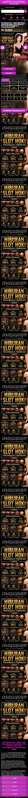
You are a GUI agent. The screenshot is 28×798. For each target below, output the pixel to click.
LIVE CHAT (14, 793)
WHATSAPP (15, 789)
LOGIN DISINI (8, 73)
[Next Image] (25, 47)
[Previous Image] (2, 47)
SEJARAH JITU (9, 770)
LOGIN (14, 782)
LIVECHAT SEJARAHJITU (14, 111)
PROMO (15, 778)
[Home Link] (9, 7)
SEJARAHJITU (4, 752)
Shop (2, 8)
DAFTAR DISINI (8, 69)
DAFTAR (15, 786)
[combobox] (12, 11)
